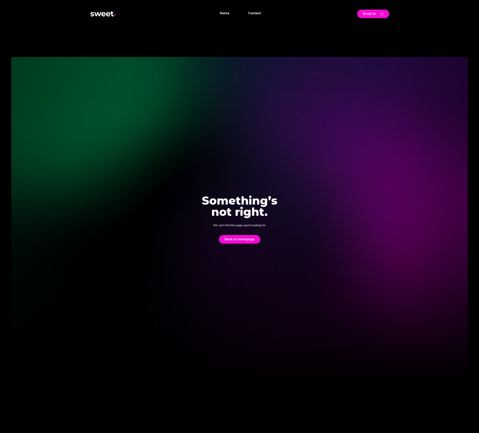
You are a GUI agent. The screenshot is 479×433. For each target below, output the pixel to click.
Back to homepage (239, 239)
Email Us (369, 14)
